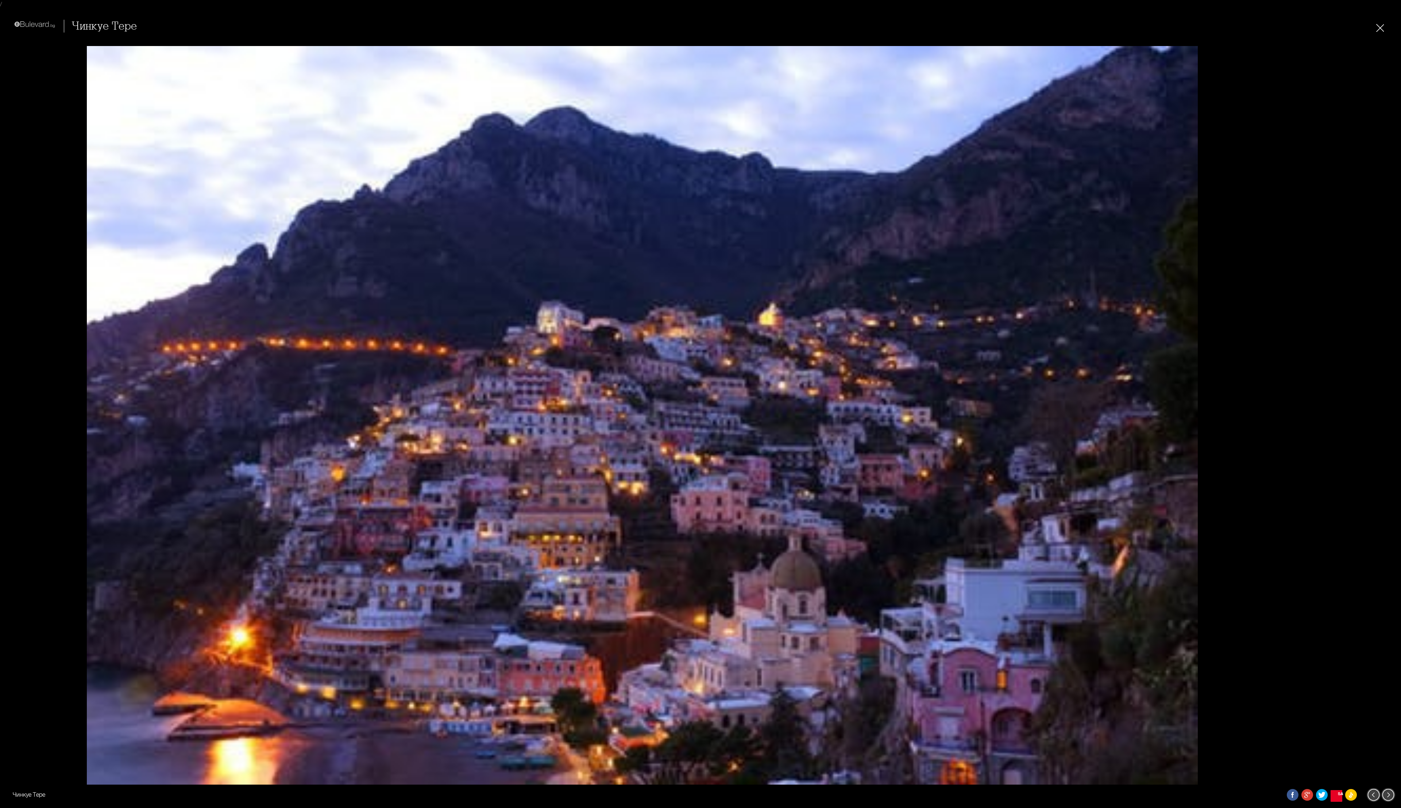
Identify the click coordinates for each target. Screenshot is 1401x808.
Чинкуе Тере (104, 26)
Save (1340, 793)
